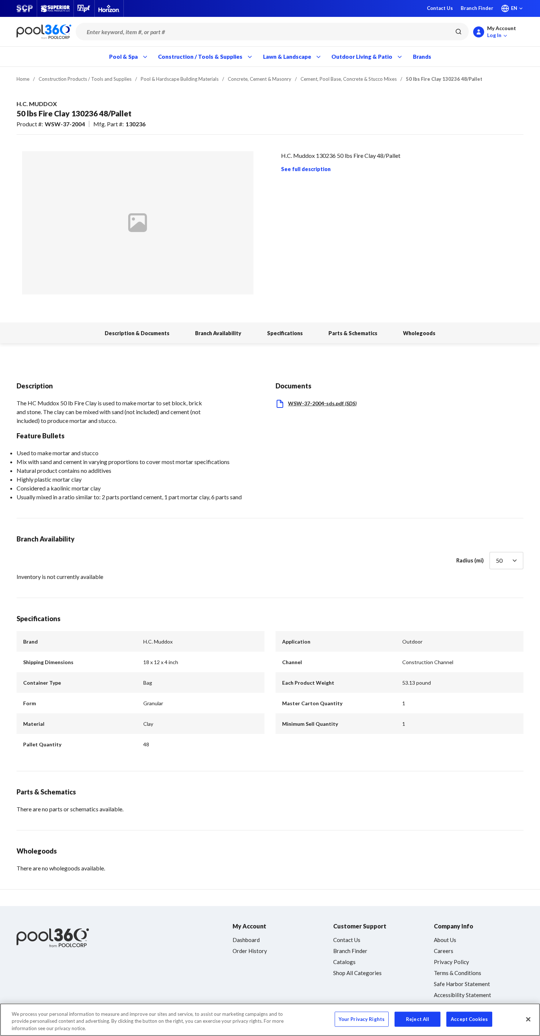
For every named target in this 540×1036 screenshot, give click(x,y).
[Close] (528, 1019)
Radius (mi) (470, 560)
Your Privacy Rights (362, 1019)
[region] (270, 1019)
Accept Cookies (469, 1019)
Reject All (417, 1019)
